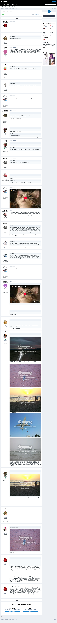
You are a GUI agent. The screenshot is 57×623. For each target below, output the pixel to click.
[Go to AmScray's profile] (44, 47)
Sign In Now (30, 611)
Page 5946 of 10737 (36, 18)
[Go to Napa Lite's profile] (44, 28)
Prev (4, 18)
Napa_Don (5, 158)
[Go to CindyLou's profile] (5, 68)
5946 (17, 18)
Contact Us (28, 621)
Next (30, 18)
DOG (5, 317)
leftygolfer (5, 508)
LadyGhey (5, 239)
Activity (16, 4)
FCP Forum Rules (46, 16)
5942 (8, 18)
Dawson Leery (5, 281)
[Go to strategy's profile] (5, 99)
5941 (6, 18)
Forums (2, 6)
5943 (10, 18)
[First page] (2, 18)
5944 (12, 18)
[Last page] (32, 18)
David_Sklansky (47, 42)
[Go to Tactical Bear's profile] (5, 25)
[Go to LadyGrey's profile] (5, 52)
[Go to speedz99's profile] (5, 175)
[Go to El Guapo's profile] (5, 85)
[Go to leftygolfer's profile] (5, 513)
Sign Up (54, 1)
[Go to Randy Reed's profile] (5, 38)
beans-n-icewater (5, 331)
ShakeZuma (53, 28)
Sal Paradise (5, 110)
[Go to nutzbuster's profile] (5, 529)
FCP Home (3, 4)
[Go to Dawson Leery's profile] (5, 286)
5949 (23, 18)
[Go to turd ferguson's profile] (3, 14)
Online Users (13, 6)
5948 (21, 18)
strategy (5, 95)
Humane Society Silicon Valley (14, 176)
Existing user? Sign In (48, 1)
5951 (28, 18)
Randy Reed (5, 34)
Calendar (6, 6)
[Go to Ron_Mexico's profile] (44, 25)
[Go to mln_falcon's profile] (5, 130)
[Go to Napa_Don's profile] (5, 162)
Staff (9, 6)
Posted (13, 21)
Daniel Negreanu (8, 4)
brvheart (5, 140)
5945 (15, 18)
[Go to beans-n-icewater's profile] (5, 336)
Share (33, 14)
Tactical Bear (5, 21)
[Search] (55, 4)
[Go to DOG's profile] (5, 322)
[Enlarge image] (25, 375)
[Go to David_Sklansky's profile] (44, 43)
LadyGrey (5, 47)
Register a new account (12, 611)
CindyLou (5, 64)
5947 (19, 18)
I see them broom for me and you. (15, 135)
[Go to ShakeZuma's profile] (50, 28)
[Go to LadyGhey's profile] (5, 243)
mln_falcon (5, 125)
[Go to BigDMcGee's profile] (44, 39)
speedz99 (5, 210)
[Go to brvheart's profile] (5, 145)
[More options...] (40, 21)
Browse (13, 4)
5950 (26, 18)
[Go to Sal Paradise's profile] (5, 115)
